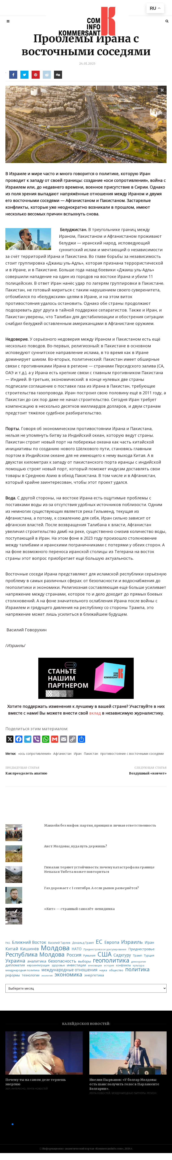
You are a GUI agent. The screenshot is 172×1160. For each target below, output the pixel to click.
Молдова (55, 948)
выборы (84, 961)
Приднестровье (141, 949)
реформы (12, 975)
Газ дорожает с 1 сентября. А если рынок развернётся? (91, 888)
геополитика (111, 960)
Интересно (18, 1088)
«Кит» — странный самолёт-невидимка (79, 909)
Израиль (132, 941)
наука (103, 970)
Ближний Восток (29, 942)
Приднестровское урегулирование (105, 949)
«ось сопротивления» (34, 753)
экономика (68, 974)
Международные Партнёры (129, 1093)
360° (7, 1088)
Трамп (137, 955)
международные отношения (69, 970)
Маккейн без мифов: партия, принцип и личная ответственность (100, 825)
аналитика (36, 961)
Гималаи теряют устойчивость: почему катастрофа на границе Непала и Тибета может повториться (99, 869)
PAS (7, 943)
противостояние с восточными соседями (132, 753)
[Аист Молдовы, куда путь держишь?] (13, 853)
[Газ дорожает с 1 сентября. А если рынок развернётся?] (13, 895)
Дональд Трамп (83, 942)
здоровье (58, 965)
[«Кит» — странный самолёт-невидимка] (13, 916)
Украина (15, 961)
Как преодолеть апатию (26, 773)
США (104, 954)
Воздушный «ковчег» (148, 773)
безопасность (62, 961)
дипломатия (15, 965)
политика (137, 969)
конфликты (123, 965)
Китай (11, 949)
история (109, 965)
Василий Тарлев (59, 943)
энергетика (94, 975)
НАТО (77, 949)
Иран (78, 753)
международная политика (22, 970)
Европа (111, 942)
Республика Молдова (34, 954)
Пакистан (91, 753)
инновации (95, 965)
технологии (30, 975)
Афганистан (62, 753)
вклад (95, 713)
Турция (149, 955)
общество (116, 970)
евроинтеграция (38, 965)
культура (138, 965)
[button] (5, 1124)
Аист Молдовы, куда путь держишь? (75, 846)
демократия (138, 962)
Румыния (89, 955)
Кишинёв (29, 949)
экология (47, 975)
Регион (151, 1093)
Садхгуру (122, 955)
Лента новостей (37, 1088)
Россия (74, 955)
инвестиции (76, 965)
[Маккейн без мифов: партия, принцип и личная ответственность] (13, 832)
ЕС (99, 942)
